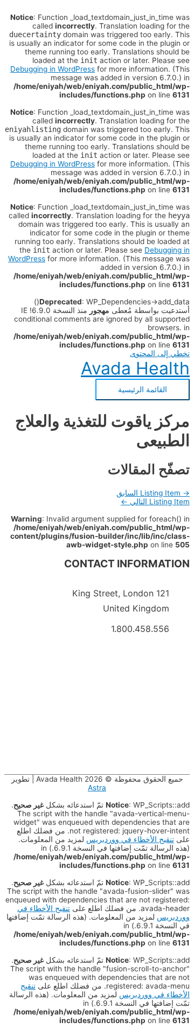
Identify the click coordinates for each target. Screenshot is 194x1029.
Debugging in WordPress (52, 69)
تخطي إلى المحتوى (160, 353)
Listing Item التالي (155, 501)
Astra (97, 787)
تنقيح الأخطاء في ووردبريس (130, 839)
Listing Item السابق (153, 493)
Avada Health (135, 368)
